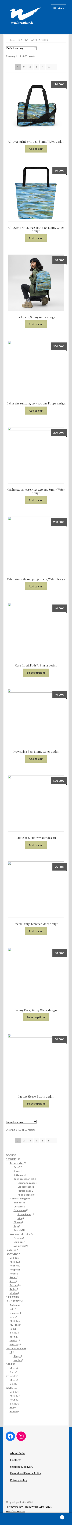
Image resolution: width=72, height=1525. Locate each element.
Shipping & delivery (21, 1466)
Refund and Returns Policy (25, 1473)
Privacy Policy (18, 1480)
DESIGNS (23, 39)
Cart (55, 1516)
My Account (12, 1519)
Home (12, 39)
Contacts (15, 1459)
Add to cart (36, 148)
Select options (36, 672)
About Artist (17, 1453)
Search (36, 1519)
